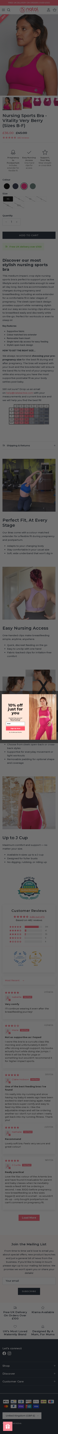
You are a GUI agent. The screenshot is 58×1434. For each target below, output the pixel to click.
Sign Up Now (15, 728)
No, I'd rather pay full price (15, 732)
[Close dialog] (54, 695)
